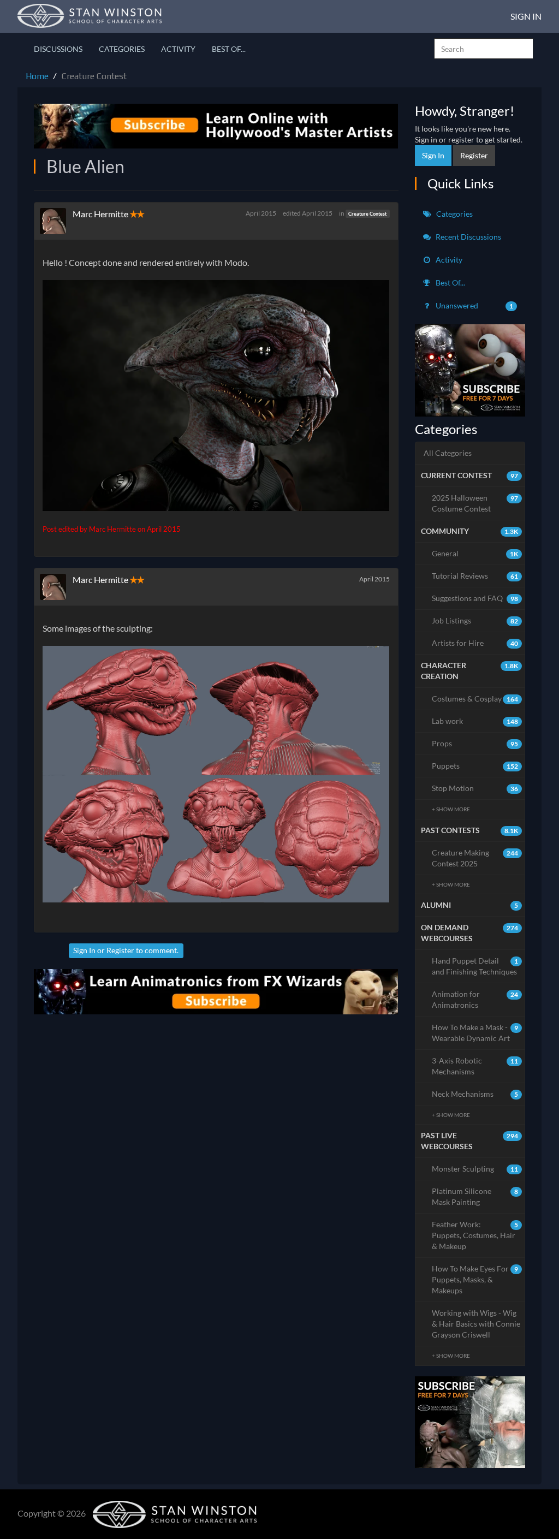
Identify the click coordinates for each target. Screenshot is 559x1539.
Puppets (475, 765)
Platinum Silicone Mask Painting (475, 1196)
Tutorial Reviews (475, 575)
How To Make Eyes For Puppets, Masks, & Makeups (475, 1279)
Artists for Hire (475, 642)
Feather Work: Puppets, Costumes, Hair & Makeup (475, 1235)
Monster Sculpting (475, 1168)
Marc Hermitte (100, 214)
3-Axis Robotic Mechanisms (475, 1066)
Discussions (58, 49)
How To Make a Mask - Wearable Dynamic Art (475, 1033)
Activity (178, 49)
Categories (122, 49)
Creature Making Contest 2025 (475, 858)
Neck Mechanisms (475, 1093)
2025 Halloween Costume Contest (475, 503)
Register (120, 950)
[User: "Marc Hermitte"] (56, 221)
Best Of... (229, 49)
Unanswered (474, 305)
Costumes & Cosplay (475, 698)
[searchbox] (483, 48)
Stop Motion (475, 788)
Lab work (475, 721)
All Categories (448, 452)
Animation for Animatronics (475, 999)
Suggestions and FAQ (475, 598)
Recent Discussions (467, 236)
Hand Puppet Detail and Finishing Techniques (475, 966)
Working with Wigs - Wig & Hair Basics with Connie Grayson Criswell (476, 1323)
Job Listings (475, 620)
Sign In (526, 16)
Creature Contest (367, 214)
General (475, 553)
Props (475, 743)
